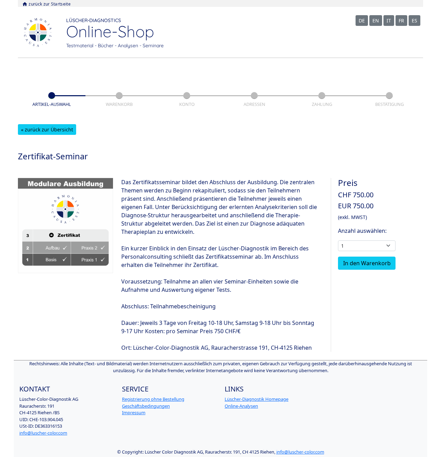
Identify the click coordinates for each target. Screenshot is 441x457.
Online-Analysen (241, 406)
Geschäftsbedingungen (146, 406)
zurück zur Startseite (46, 4)
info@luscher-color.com (43, 433)
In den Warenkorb (367, 263)
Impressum (133, 412)
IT (389, 20)
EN (375, 20)
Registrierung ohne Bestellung (153, 399)
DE (362, 20)
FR (401, 20)
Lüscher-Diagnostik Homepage (256, 399)
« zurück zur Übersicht (47, 129)
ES (414, 20)
